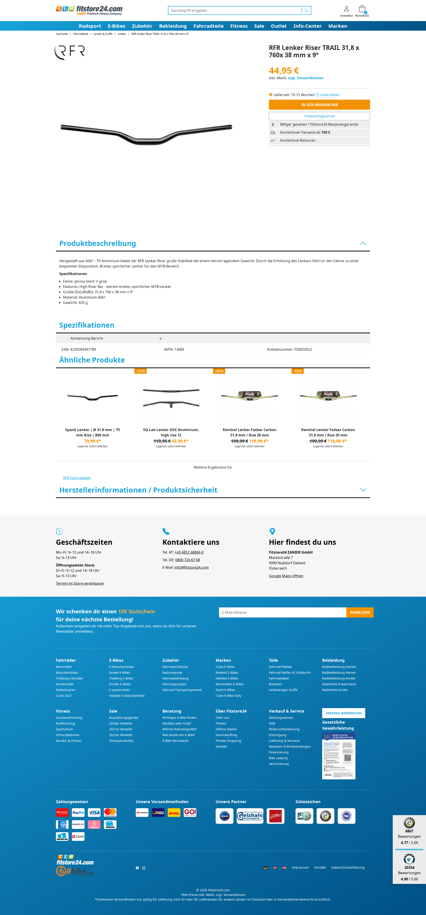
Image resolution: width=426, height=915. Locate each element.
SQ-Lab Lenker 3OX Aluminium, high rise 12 (171, 432)
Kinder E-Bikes (120, 684)
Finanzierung (279, 752)
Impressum (300, 867)
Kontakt (221, 746)
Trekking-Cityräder (69, 678)
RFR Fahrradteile (77, 477)
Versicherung (279, 764)
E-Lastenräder (119, 690)
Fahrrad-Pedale (280, 667)
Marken (337, 25)
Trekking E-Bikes (121, 678)
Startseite (62, 34)
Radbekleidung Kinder (339, 678)
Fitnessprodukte (121, 741)
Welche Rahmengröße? (179, 729)
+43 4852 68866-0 (189, 552)
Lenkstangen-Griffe (283, 690)
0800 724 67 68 (187, 559)
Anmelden (360, 612)
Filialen (221, 723)
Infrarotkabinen (67, 735)
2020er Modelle (120, 723)
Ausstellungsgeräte (123, 717)
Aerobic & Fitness (69, 741)
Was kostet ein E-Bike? (178, 735)
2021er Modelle (120, 729)
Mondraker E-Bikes (230, 684)
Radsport (90, 25)
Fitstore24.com (219, 890)
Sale (259, 25)
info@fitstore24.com (191, 567)
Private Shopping (228, 741)
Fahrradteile (208, 25)
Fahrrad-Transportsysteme (182, 690)
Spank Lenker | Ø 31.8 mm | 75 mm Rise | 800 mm (92, 432)
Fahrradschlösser (175, 667)
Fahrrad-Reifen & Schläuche (290, 672)
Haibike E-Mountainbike (127, 695)
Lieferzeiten (329, 94)
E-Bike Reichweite (175, 741)
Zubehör (142, 25)
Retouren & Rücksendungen (290, 746)
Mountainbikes (67, 672)
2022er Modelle (120, 735)
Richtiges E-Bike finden (179, 717)
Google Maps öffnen (286, 575)
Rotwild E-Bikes (227, 672)
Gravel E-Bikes (119, 672)
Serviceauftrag (226, 735)
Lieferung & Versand (284, 741)
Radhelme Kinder (335, 690)
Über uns (222, 717)
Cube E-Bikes (225, 667)
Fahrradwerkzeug (175, 678)
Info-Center (308, 25)
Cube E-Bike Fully (228, 695)
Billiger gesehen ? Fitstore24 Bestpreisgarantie (319, 124)
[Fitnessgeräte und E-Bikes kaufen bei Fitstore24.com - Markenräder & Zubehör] (89, 10)
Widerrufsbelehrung (284, 729)
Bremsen (275, 684)
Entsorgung (277, 735)
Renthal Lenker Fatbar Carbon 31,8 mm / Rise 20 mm (249, 432)
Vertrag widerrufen (343, 713)
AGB (272, 723)
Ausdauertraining (69, 717)
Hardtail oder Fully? (176, 723)
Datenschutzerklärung (348, 867)
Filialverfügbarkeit (319, 116)
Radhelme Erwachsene (339, 684)
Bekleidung (173, 25)
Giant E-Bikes (225, 690)
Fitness (239, 25)
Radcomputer (172, 672)
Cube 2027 (64, 695)
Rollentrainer (65, 690)
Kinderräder (65, 684)
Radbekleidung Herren (339, 672)
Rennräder (64, 667)
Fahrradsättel (279, 678)
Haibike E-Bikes (227, 678)
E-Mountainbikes (121, 667)
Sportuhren (64, 729)
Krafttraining (65, 723)
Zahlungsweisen (281, 717)
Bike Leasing (278, 758)
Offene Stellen (226, 729)
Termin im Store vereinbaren (80, 583)
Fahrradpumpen (174, 684)
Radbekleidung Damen (339, 667)
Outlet (279, 25)
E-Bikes (116, 25)
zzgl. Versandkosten (305, 77)
